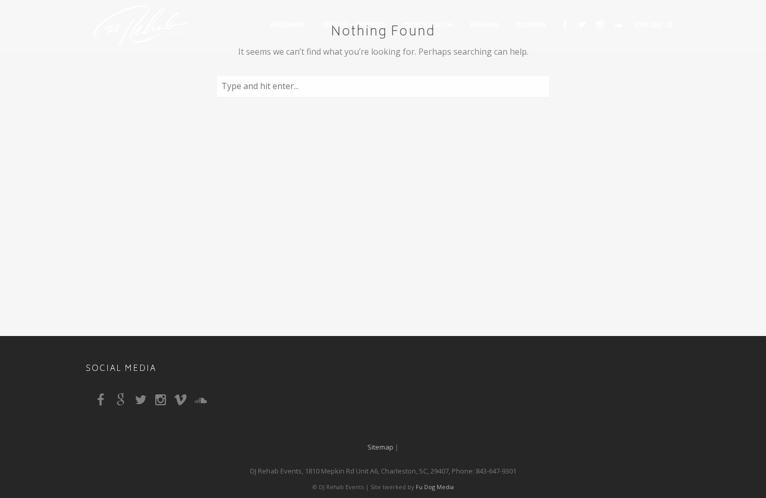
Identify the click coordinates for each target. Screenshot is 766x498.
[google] (123, 402)
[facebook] (564, 26)
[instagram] (600, 26)
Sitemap (380, 447)
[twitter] (582, 26)
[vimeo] (183, 402)
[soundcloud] (618, 26)
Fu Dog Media (435, 487)
